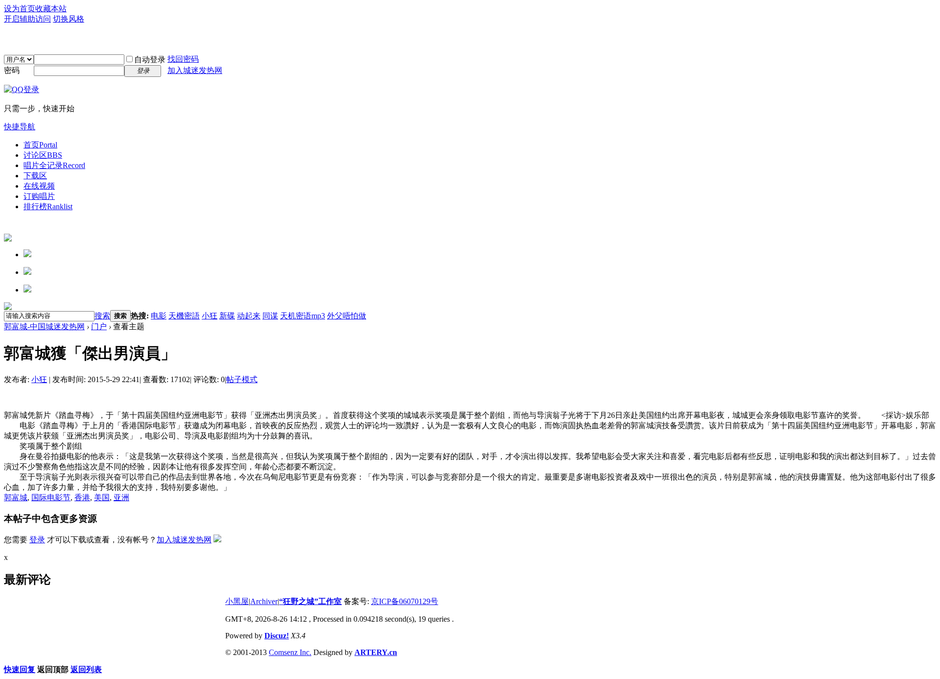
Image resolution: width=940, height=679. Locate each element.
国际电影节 (50, 497)
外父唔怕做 (346, 316)
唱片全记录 (54, 165)
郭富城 (15, 497)
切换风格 (68, 19)
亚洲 (121, 497)
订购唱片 (39, 196)
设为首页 (19, 8)
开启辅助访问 (27, 19)
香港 (82, 497)
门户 (99, 326)
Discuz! (276, 635)
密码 (12, 70)
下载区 (35, 175)
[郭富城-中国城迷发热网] (470, 39)
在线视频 (39, 186)
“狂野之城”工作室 (310, 601)
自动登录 (149, 59)
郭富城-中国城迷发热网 (44, 326)
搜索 (102, 316)
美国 (102, 497)
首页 (40, 145)
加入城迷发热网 (194, 70)
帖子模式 (242, 379)
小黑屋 (237, 601)
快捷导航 (19, 126)
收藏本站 (51, 8)
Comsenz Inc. (290, 652)
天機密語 (184, 316)
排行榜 (48, 206)
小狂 (209, 316)
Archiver (264, 601)
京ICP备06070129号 (404, 601)
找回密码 (183, 59)
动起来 (248, 316)
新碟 (227, 316)
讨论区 (43, 155)
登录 (37, 539)
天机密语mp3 (302, 316)
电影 (158, 316)
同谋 (270, 316)
